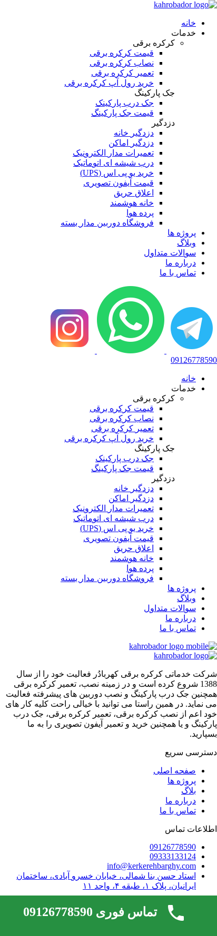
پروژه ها (181, 232)
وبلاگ (186, 242)
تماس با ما (178, 272)
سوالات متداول (170, 252)
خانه (188, 22)
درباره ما (180, 262)
